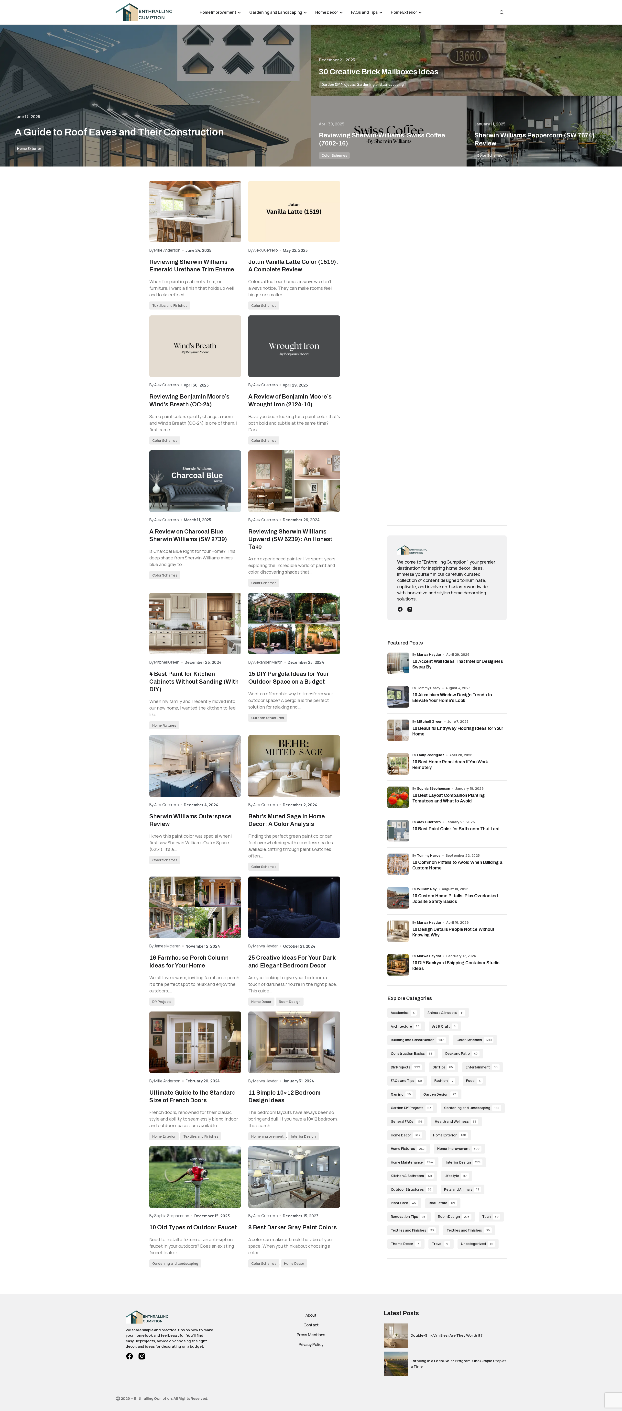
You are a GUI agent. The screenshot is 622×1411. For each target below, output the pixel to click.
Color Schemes (334, 155)
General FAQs (406, 1121)
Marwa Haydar (429, 654)
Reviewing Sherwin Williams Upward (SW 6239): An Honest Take (290, 539)
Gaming (401, 1094)
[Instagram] (410, 608)
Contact (311, 1325)
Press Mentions (311, 1334)
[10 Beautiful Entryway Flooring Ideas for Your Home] (398, 730)
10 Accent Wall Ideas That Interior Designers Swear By (457, 664)
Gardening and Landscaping (380, 84)
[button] (502, 12)
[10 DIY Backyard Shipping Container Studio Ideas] (398, 965)
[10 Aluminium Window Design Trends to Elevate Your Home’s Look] (398, 697)
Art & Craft (444, 1026)
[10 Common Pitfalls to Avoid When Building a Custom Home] (398, 864)
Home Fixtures (164, 725)
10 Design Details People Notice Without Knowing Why (453, 932)
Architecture (405, 1026)
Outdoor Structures (267, 717)
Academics (403, 1012)
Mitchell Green (429, 721)
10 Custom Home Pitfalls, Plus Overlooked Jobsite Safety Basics (455, 898)
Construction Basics (412, 1053)
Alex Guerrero (429, 822)
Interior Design (303, 1136)
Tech (490, 1216)
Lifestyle (456, 1175)
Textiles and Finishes (169, 305)
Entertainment (482, 1067)
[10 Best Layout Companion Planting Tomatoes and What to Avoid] (398, 797)
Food (473, 1080)
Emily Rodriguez (430, 755)
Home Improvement (267, 1136)
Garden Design (439, 1094)
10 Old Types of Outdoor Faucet (193, 1227)
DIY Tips (443, 1067)
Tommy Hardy (428, 855)
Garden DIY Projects (338, 84)
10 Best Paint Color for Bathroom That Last (456, 828)
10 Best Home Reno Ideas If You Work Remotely (450, 764)
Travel (440, 1243)
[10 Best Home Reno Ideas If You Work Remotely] (398, 764)
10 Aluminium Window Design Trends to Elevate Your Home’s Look (452, 697)
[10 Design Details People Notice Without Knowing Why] (398, 931)
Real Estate (442, 1202)
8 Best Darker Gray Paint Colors (292, 1227)
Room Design (290, 1001)
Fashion (443, 1080)
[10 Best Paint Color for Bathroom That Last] (398, 831)
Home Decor (261, 1001)
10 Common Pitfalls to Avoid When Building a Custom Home (457, 865)
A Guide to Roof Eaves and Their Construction (119, 132)
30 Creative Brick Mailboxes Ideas (378, 71)
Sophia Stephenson (433, 788)
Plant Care (403, 1202)
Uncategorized (477, 1243)
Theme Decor (405, 1243)
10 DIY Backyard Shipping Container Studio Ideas (456, 965)
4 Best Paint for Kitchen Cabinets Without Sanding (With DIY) (194, 681)
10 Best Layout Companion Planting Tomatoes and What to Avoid (448, 798)
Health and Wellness (455, 1121)
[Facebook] (400, 608)
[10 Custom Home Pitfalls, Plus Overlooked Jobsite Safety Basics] (398, 898)
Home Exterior (29, 148)
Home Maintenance (412, 1162)
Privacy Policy (311, 1344)
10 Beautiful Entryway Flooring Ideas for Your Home (457, 731)
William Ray (426, 889)
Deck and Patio (461, 1053)
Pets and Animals (461, 1189)
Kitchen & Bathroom (411, 1175)
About (311, 1315)
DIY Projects (162, 1001)
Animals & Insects (445, 1012)
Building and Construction (417, 1039)
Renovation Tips (408, 1216)
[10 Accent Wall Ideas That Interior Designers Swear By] (398, 663)
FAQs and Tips (406, 1080)
